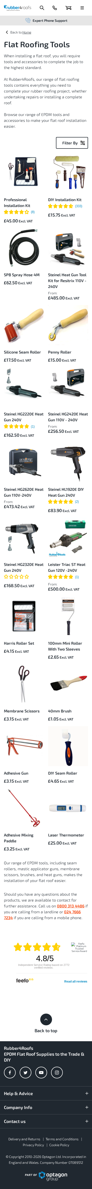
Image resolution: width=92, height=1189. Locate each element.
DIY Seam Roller (62, 773)
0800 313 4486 (70, 905)
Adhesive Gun (16, 773)
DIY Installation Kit (64, 199)
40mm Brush (59, 711)
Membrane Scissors (21, 711)
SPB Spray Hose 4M (21, 274)
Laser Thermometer (66, 835)
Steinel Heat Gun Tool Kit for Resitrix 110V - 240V (67, 280)
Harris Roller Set (19, 643)
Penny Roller (59, 352)
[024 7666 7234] (55, 8)
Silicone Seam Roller (22, 352)
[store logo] (17, 8)
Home (26, 32)
